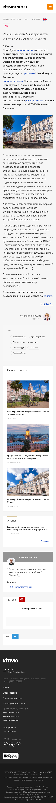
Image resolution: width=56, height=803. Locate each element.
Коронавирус (18, 347)
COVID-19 (34, 347)
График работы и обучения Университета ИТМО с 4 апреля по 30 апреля (27, 457)
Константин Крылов (30, 315)
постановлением (13, 81)
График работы (38, 336)
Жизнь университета (14, 703)
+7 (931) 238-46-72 (11, 716)
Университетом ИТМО (42, 772)
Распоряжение (19, 336)
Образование (10, 692)
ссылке (47, 296)
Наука (6, 687)
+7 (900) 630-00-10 (11, 712)
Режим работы (19, 353)
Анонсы (12, 520)
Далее (44, 541)
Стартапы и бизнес (13, 698)
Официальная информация (25, 342)
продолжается (26, 50)
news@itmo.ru (23, 587)
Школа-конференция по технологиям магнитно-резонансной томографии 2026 (27, 528)
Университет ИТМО (32, 608)
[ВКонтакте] (6, 26)
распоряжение (34, 100)
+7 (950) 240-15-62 (11, 720)
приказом (29, 73)
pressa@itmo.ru (10, 731)
